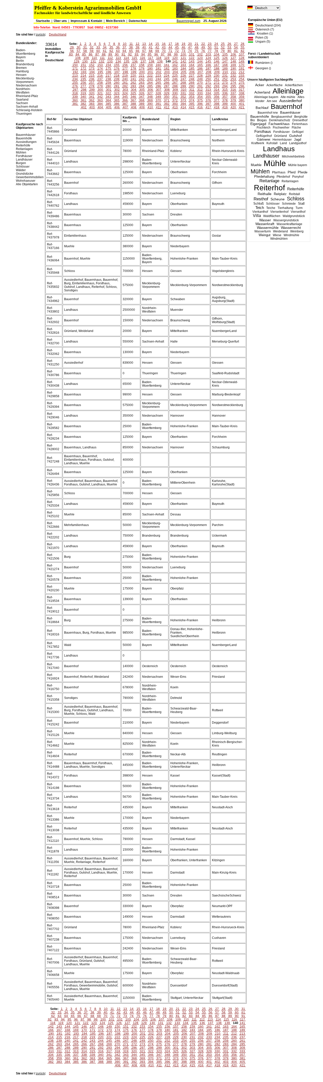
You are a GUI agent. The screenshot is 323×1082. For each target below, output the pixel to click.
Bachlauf (262, 108)
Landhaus (279, 149)
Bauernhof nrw (268, 112)
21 (196, 44)
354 (200, 97)
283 (133, 86)
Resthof (261, 198)
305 (142, 89)
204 (175, 72)
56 (71, 51)
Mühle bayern (297, 165)
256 (83, 82)
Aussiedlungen (26, 142)
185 (191, 68)
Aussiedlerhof (290, 101)
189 (225, 68)
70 (163, 51)
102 (200, 54)
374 (191, 100)
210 (225, 72)
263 (141, 82)
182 (166, 68)
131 (93, 61)
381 (75, 104)
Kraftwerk (257, 143)
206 (192, 72)
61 (104, 51)
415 (191, 107)
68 (150, 51)
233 (241, 75)
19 (183, 44)
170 (241, 65)
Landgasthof (297, 143)
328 (158, 93)
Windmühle (291, 235)
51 (216, 47)
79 (222, 51)
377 (216, 100)
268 (183, 82)
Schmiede (289, 203)
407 (125, 107)
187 (208, 68)
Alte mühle (288, 97)
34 (104, 47)
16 (163, 44)
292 (208, 86)
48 (196, 47)
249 (200, 79)
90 (116, 54)
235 (83, 79)
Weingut (265, 235)
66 (137, 51)
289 (183, 86)
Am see (272, 101)
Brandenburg (25, 64)
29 (71, 47)
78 (216, 51)
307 (158, 89)
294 (225, 86)
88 (103, 54)
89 (110, 54)
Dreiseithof (299, 120)
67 (144, 51)
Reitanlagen (290, 181)
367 (133, 100)
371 (166, 100)
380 (241, 100)
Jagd (297, 139)
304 (133, 89)
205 (183, 72)
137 (143, 61)
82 (242, 51)
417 (208, 107)
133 (109, 61)
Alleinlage (288, 91)
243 (150, 79)
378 (225, 100)
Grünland (280, 136)
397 (208, 104)
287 (166, 86)
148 (233, 61)
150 (75, 65)
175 (108, 68)
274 (233, 82)
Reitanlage (269, 180)
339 (75, 97)
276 (75, 86)
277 (83, 86)
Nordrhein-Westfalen (23, 90)
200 (142, 72)
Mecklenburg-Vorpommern (25, 80)
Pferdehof (283, 176)
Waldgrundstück (294, 216)
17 (170, 44)
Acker (259, 85)
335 (216, 93)
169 (233, 65)
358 (233, 97)
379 (233, 100)
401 (241, 104)
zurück (40, 34)
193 (83, 72)
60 (98, 51)
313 (208, 89)
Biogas (262, 120)
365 (116, 100)
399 (225, 104)
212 (241, 72)
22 (203, 44)
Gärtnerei (263, 139)
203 (167, 72)
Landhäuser (266, 156)
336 (225, 93)
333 (200, 93)
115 (134, 58)
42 (157, 47)
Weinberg (297, 231)
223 (158, 75)
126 (225, 58)
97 (162, 54)
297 (75, 89)
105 (225, 54)
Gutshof (295, 136)
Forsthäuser (281, 132)
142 (183, 61)
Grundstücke (24, 173)
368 (141, 100)
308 (167, 89)
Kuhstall (272, 143)
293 (216, 86)
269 (191, 82)
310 (183, 89)
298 (83, 89)
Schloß (258, 203)
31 (85, 47)
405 (108, 107)
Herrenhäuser (282, 139)
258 (100, 82)
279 (100, 86)
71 (170, 51)
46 (183, 47)
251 (216, 79)
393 (175, 104)
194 (92, 72)
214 (83, 75)
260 (116, 82)
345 (125, 97)
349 (158, 97)
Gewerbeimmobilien (30, 177)
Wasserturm (262, 231)
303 (125, 89)
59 (91, 51)
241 (133, 79)
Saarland (22, 99)
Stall (301, 203)
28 (242, 44)
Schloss (295, 198)
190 (233, 68)
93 (136, 54)
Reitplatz (280, 194)
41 (150, 47)
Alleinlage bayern (266, 97)
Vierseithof (298, 211)
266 (166, 82)
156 (125, 65)
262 (133, 82)
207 (200, 72)
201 (150, 72)
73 (183, 51)
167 (216, 65)
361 (83, 100)
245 (166, 79)
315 (225, 89)
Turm (299, 208)
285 (150, 86)
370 (158, 100)
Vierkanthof (260, 211)
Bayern (21, 57)
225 (175, 75)
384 (100, 104)
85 (84, 54)
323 (116, 93)
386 (116, 104)
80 (229, 51)
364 (108, 100)
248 (191, 79)
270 (200, 82)
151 (83, 65)
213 (75, 75)
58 (85, 51)
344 (116, 97)
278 (91, 86)
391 (158, 104)
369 (150, 100)
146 (216, 61)
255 (75, 82)
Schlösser (273, 203)
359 (241, 97)
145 (208, 61)
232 (233, 75)
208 (208, 72)
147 (225, 61)
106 (233, 54)
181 (158, 68)
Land (283, 143)
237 (100, 79)
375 (200, 100)
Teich (259, 207)
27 (235, 44)
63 (117, 51)
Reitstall (294, 194)
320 (91, 93)
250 (208, 79)
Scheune (278, 199)
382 (83, 104)
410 (150, 107)
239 (116, 79)
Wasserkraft (264, 224)
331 (183, 93)
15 (157, 44)
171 (75, 68)
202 (158, 72)
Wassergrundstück (286, 220)
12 (137, 44)
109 (86, 58)
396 (200, 104)
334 (208, 93)
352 (183, 97)
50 (209, 47)
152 (91, 65)
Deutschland (57, 34)
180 (150, 68)
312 (200, 89)
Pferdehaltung (264, 176)
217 (108, 75)
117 (150, 58)
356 (216, 97)
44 (170, 47)
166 (208, 65)
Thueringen (24, 113)
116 (142, 58)
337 (233, 93)
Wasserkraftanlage (289, 224)
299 (92, 89)
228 (200, 75)
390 (150, 104)
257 (91, 82)
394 (183, 104)
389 (141, 104)
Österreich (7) (263, 29)
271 (208, 82)
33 (98, 47)
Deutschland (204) (267, 25)
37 (124, 47)
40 (144, 47)
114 (126, 58)
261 (125, 82)
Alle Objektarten (27, 184)
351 (175, 97)
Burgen (21, 163)
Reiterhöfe (295, 189)
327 (150, 93)
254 (241, 79)
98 (169, 54)
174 (100, 68)
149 (241, 61)
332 (191, 93)
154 (108, 65)
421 (241, 107)
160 (158, 65)
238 (108, 79)
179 (141, 68)
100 (183, 54)
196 (108, 72)
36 (117, 47)
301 (108, 89)
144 (200, 61)
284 (141, 86)
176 (116, 68)
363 (100, 100)
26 (229, 44)
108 (77, 58)
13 (144, 44)
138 (151, 61)
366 (125, 100)
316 (233, 89)
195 (100, 72)
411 (158, 107)
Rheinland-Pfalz (27, 96)
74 (190, 51)
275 (241, 82)
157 (133, 65)
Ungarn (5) (261, 41)
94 (143, 54)
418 (216, 107)
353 (191, 97)
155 (116, 65)
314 (216, 89)
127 (233, 58)
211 (233, 72)
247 (183, 79)
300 (100, 89)
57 (78, 51)
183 (175, 68)
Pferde (302, 172)
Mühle (275, 163)
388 (133, 104)
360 (75, 100)
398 (216, 104)
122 (191, 58)
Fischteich (264, 127)
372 (175, 100)
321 (100, 93)
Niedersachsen (26, 85)
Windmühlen (279, 238)
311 (192, 89)
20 (190, 44)
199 (133, 72)
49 (203, 47)
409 (142, 107)
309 (175, 89)
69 (157, 51)
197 (117, 72)
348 (150, 97)
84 (77, 54)
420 (233, 107)
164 (191, 65)
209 (216, 72)
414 (183, 107)
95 (149, 54)
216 (100, 75)
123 (200, 58)
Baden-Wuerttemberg (25, 51)
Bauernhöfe (259, 116)
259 (108, 82)
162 (175, 65)
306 (150, 89)
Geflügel (298, 132)
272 (216, 82)
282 (125, 86)
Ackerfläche (274, 85)
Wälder (21, 170)
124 (208, 58)
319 (83, 93)
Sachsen (22, 103)
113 (118, 58)
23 (209, 44)
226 (183, 75)
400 (233, 104)
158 (141, 65)
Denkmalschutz (279, 120)
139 (159, 61)
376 (208, 100)
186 (200, 68)
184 (183, 68)
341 (91, 97)
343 (108, 97)
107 (241, 54)
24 (216, 44)
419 (225, 107)
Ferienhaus (300, 124)
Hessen (21, 75)
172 (83, 68)
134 (118, 61)
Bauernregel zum (188, 21)
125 (216, 58)
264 (150, 82)
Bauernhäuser (290, 112)
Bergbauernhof (281, 116)
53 (229, 47)
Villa (257, 215)
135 (126, 61)
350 (166, 97)
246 (175, 79)
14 (150, 44)
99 (175, 54)
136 (134, 61)
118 (158, 58)
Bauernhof (286, 106)
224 (166, 75)
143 (191, 61)
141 (175, 61)
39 (137, 47)
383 (91, 104)
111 (102, 58)
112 (110, 58)
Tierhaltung (285, 208)
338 (241, 93)
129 (76, 61)
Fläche (296, 127)
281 (116, 86)
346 (133, 97)
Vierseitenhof (279, 211)
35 (111, 47)
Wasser (265, 220)
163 (183, 65)
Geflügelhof (264, 136)
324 (125, 93)
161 (166, 65)
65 (130, 51)
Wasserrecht (291, 228)
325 (133, 93)
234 (75, 79)
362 (91, 100)
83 (70, 54)
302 (117, 89)
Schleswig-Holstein (29, 110)
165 (200, 65)
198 (125, 72)
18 (176, 44)
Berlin (20, 61)
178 (133, 68)
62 (111, 51)
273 (225, 82)
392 (166, 104)
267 (175, 82)
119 (167, 58)
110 (94, 58)
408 (133, 107)
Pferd (291, 172)
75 (196, 51)
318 (75, 93)
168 (225, 65)
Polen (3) (260, 37)
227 (191, 75)
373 (183, 100)
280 (108, 86)
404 (100, 107)
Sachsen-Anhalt (27, 106)
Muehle (256, 165)
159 (150, 65)
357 (225, 97)
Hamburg (22, 71)
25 (222, 44)
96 (156, 54)
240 (125, 79)
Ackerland (262, 92)
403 (92, 107)
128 (241, 58)
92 (129, 54)
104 (216, 54)
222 (150, 75)
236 (91, 79)
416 (200, 107)
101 (191, 54)
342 (100, 97)
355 (208, 97)
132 (101, 61)
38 (130, 47)
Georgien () (262, 68)
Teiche (270, 208)
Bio (252, 120)
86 (90, 54)
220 (133, 75)
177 (125, 68)
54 (235, 47)
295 (233, 86)
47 (190, 47)
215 (91, 75)
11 (131, 44)
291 (200, 86)
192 (75, 72)
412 (166, 107)
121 (183, 58)
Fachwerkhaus (279, 124)
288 (175, 86)
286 (158, 86)
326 (141, 93)
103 (208, 54)
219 (125, 75)
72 (176, 51)
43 (163, 47)
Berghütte (301, 116)
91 (123, 54)
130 (85, 61)
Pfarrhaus (278, 172)
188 (216, 68)
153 (100, 65)
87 (97, 54)
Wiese (277, 235)
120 (175, 58)
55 (242, 47)
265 (158, 82)
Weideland (280, 231)
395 (191, 104)
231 (225, 75)
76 (203, 51)
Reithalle (265, 194)
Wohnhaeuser (25, 180)
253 (233, 79)
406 (117, 107)
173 (91, 68)
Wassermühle (268, 228)
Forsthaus (262, 131)
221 (141, 75)
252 (225, 79)
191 (241, 68)
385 (108, 104)
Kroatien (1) (264, 33)
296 (241, 86)
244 (158, 79)
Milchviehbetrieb (293, 156)
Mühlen (260, 171)
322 (108, 93)
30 (78, 47)
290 (191, 86)
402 (83, 107)
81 (235, 51)
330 (175, 93)
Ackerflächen (294, 85)
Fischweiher (281, 127)
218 (116, 75)
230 (216, 75)
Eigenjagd (258, 124)
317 (241, 89)
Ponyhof (298, 176)
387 (125, 104)
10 (124, 44)
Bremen (21, 68)
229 (208, 75)
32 (91, 47)
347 (141, 97)
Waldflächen (271, 216)
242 (141, 79)
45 (176, 47)
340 (83, 97)
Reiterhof (269, 187)
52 (222, 47)
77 (209, 51)
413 (175, 107)
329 (166, 93)
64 (124, 51)
